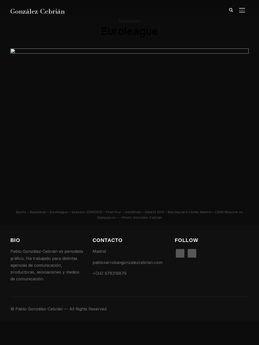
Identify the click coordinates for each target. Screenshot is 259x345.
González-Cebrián (37, 11)
